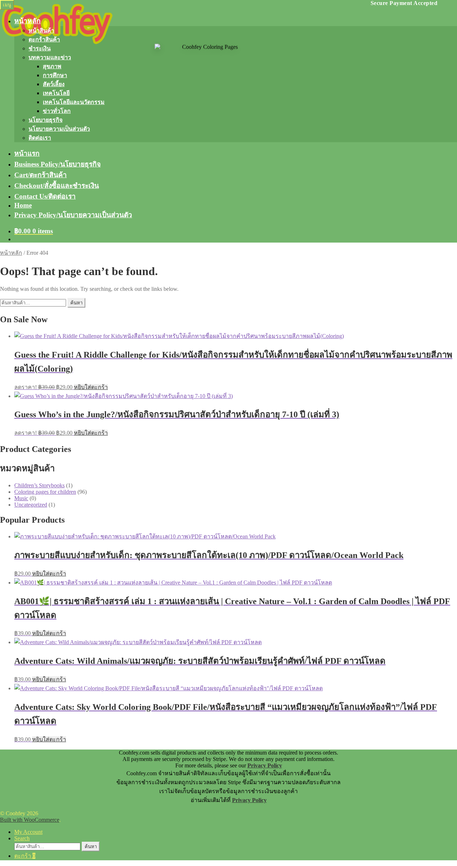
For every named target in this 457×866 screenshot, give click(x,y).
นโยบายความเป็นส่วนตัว (59, 129)
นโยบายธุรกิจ (45, 120)
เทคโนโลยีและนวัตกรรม (74, 102)
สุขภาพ (52, 66)
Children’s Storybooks (39, 485)
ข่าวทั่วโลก (57, 111)
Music (21, 498)
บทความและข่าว (50, 57)
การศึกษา (55, 75)
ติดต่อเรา (40, 138)
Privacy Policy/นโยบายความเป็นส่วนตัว (73, 215)
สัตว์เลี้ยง (54, 84)
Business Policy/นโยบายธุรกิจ (57, 164)
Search (22, 838)
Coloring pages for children (45, 492)
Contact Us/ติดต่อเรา (45, 196)
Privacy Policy (264, 765)
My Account (28, 832)
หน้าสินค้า (41, 31)
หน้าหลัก (27, 21)
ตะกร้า (24, 856)
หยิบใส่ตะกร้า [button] (91, 387)
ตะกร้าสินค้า (44, 39)
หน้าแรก (27, 153)
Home (23, 205)
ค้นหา (76, 302)
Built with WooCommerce (29, 820)
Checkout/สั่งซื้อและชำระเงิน (56, 185)
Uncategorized (30, 505)
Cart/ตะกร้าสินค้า (40, 175)
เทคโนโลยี (56, 93)
